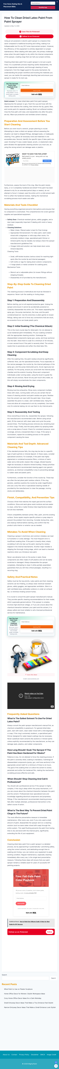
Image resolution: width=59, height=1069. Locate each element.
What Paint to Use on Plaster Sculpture (18, 989)
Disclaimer (34, 1055)
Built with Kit (37, 94)
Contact (14, 1055)
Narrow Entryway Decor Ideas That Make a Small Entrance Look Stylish (30, 1007)
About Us (6, 1055)
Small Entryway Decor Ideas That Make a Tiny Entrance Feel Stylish (28, 1003)
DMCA (42, 1055)
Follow (49, 932)
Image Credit (51, 1055)
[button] (31, 674)
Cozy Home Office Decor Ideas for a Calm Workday (22, 998)
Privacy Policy (24, 1055)
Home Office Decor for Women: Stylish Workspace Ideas (24, 994)
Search (4, 975)
